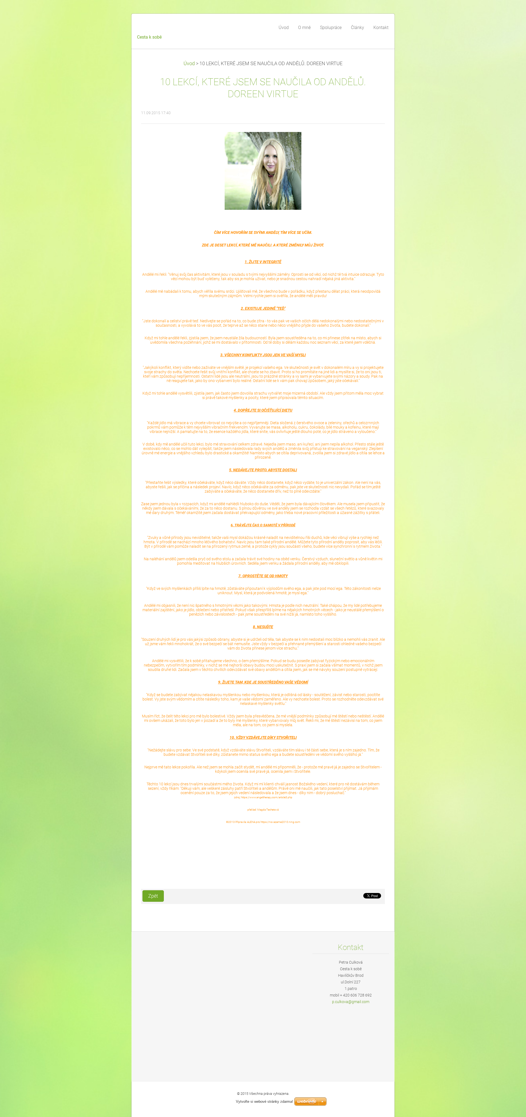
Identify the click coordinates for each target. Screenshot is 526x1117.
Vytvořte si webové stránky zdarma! (264, 1101)
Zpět (153, 896)
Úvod (189, 63)
